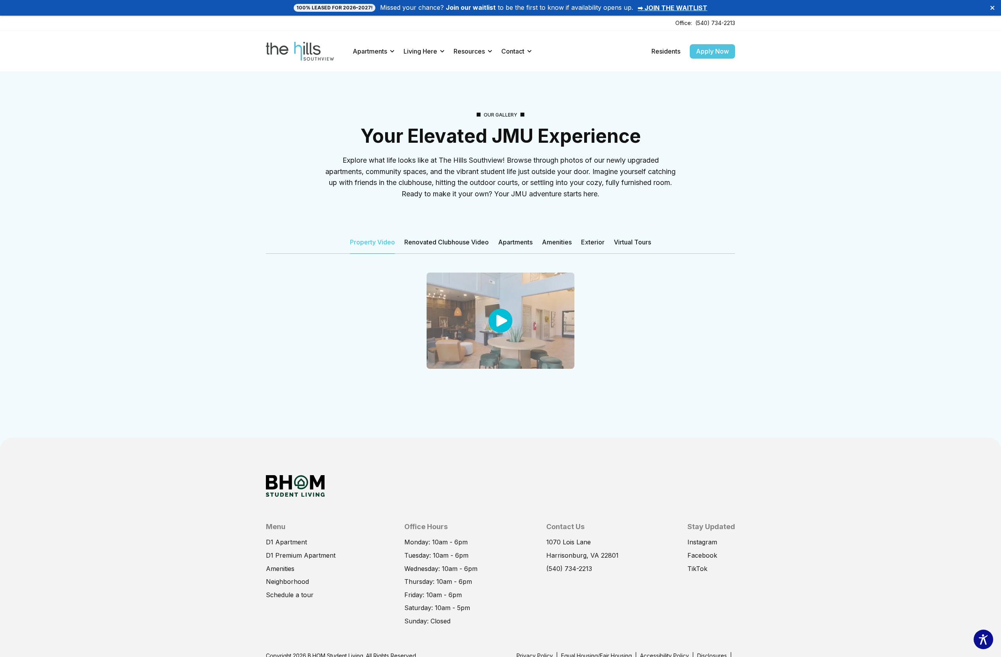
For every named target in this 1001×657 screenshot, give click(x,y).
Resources (469, 51)
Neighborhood (287, 581)
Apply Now (712, 51)
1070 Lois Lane (568, 542)
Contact (512, 51)
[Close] (992, 8)
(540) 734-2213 (715, 23)
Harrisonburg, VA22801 (582, 555)
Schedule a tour (290, 595)
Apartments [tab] (515, 242)
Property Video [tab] (372, 242)
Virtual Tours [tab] (632, 242)
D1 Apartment (286, 542)
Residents (665, 51)
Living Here (420, 51)
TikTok (697, 569)
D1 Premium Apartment (300, 555)
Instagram (702, 542)
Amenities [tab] (557, 242)
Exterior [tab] (593, 242)
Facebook (702, 555)
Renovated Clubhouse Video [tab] (446, 242)
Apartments (370, 51)
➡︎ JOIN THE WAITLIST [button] (672, 8)
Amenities (280, 569)
